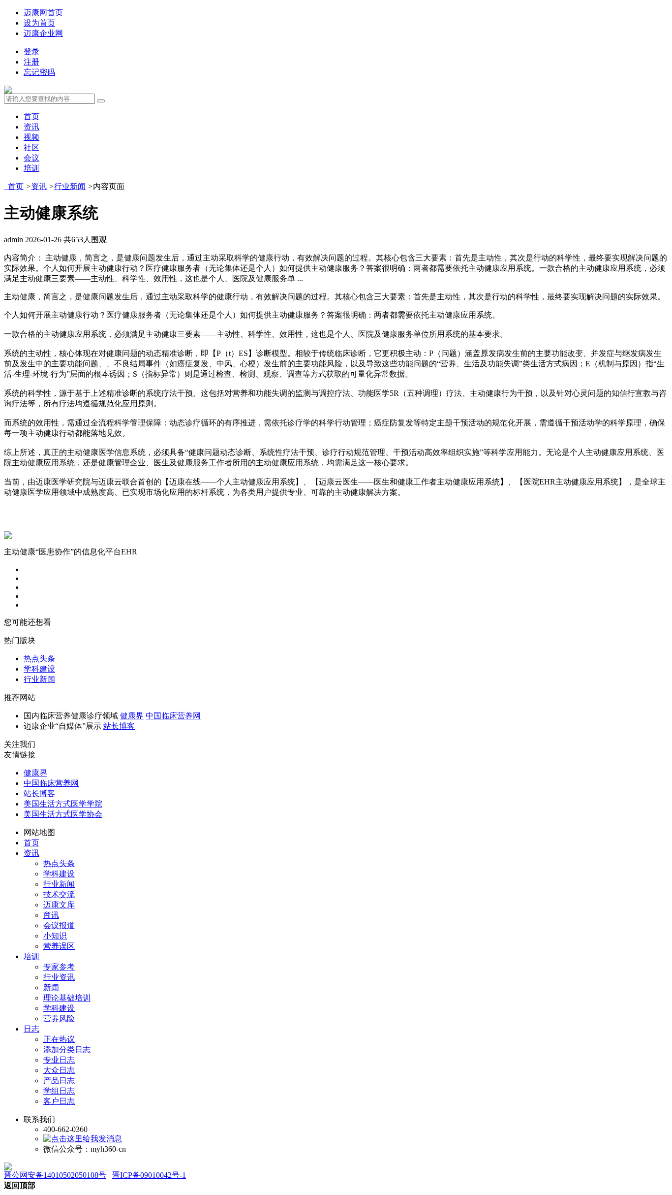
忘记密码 (39, 72)
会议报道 (59, 925)
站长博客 (119, 726)
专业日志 (59, 1060)
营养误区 (59, 946)
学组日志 (59, 1091)
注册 (31, 62)
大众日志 (59, 1070)
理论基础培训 (67, 998)
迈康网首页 (43, 12)
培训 (31, 168)
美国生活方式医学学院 (63, 804)
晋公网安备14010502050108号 (55, 1175)
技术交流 (59, 894)
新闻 (51, 987)
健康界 (132, 715)
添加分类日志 (67, 1049)
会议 (31, 158)
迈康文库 (59, 905)
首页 (31, 116)
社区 (31, 147)
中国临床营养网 (173, 715)
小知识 (55, 936)
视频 (31, 137)
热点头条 (39, 658)
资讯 (31, 127)
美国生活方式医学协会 (63, 814)
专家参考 (59, 967)
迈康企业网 (43, 33)
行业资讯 (59, 977)
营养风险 (59, 1018)
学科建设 (39, 669)
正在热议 (59, 1039)
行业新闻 (70, 186)
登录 (31, 51)
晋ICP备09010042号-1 (149, 1175)
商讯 (51, 915)
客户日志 (59, 1101)
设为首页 (39, 23)
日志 (31, 1029)
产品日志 (59, 1080)
